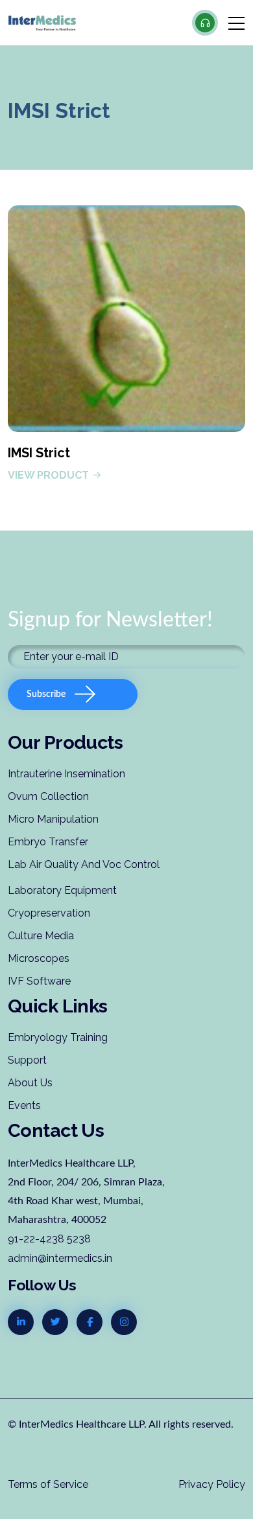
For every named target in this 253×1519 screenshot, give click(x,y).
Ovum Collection (48, 796)
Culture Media (41, 936)
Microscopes (38, 958)
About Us (30, 1083)
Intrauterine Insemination (66, 774)
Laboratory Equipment (62, 890)
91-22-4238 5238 (49, 1239)
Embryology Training (58, 1037)
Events (24, 1105)
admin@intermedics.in (60, 1258)
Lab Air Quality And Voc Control (84, 864)
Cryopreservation (49, 913)
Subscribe (46, 694)
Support (27, 1060)
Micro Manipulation (53, 819)
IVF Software (39, 981)
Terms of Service (48, 1484)
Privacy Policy (211, 1484)
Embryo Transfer (48, 842)
